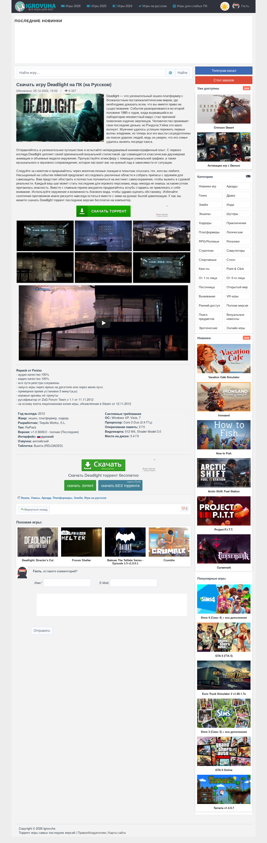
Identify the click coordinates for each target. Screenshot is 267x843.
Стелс (231, 259)
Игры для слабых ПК (191, 6)
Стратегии (206, 250)
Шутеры (232, 213)
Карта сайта (117, 832)
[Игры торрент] (36, 6)
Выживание (207, 296)
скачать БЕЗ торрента (120, 485)
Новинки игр (207, 186)
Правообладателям (92, 832)
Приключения (236, 223)
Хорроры (205, 223)
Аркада (46, 498)
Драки (231, 195)
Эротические (208, 328)
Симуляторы (236, 250)
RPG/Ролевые (209, 241)
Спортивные (208, 259)
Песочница (207, 287)
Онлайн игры (236, 328)
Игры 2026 (73, 6)
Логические (235, 232)
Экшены (205, 213)
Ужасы (35, 498)
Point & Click (235, 268)
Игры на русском (154, 6)
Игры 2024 (124, 6)
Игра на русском (95, 498)
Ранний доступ (209, 305)
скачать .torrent (80, 485)
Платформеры (62, 498)
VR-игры (233, 296)
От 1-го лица (208, 278)
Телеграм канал (224, 70)
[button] (185, 508)
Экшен (25, 498)
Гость (244, 6)
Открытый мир (237, 287)
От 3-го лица (236, 278)
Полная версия (237, 305)
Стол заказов (224, 80)
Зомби (78, 498)
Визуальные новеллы (235, 316)
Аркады (232, 186)
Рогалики (233, 241)
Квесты (204, 268)
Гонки (203, 195)
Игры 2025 (98, 6)
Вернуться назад (35, 509)
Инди (230, 204)
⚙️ (170, 72)
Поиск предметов (206, 316)
